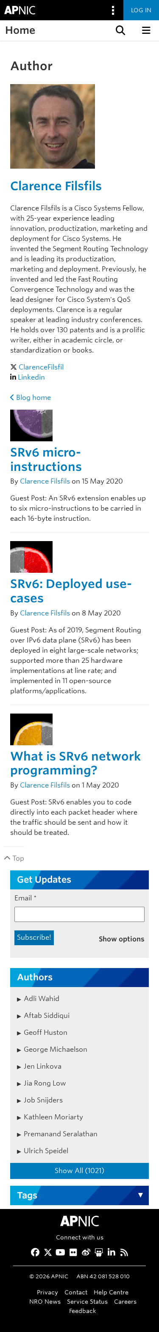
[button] (119, 30)
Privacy (47, 1292)
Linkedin (31, 377)
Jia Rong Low (45, 1083)
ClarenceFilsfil (41, 367)
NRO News (45, 1301)
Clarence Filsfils (56, 186)
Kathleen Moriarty (53, 1117)
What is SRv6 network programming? (75, 763)
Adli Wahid (41, 999)
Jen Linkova (42, 1066)
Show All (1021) (79, 1171)
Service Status (87, 1301)
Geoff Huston (45, 1032)
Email (25, 898)
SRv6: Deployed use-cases (71, 591)
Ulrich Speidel (46, 1151)
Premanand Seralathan (61, 1134)
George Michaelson (55, 1049)
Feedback (82, 1310)
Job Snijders (43, 1100)
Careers (125, 1301)
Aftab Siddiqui (47, 1016)
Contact (75, 1292)
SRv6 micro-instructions (46, 459)
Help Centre (111, 1292)
